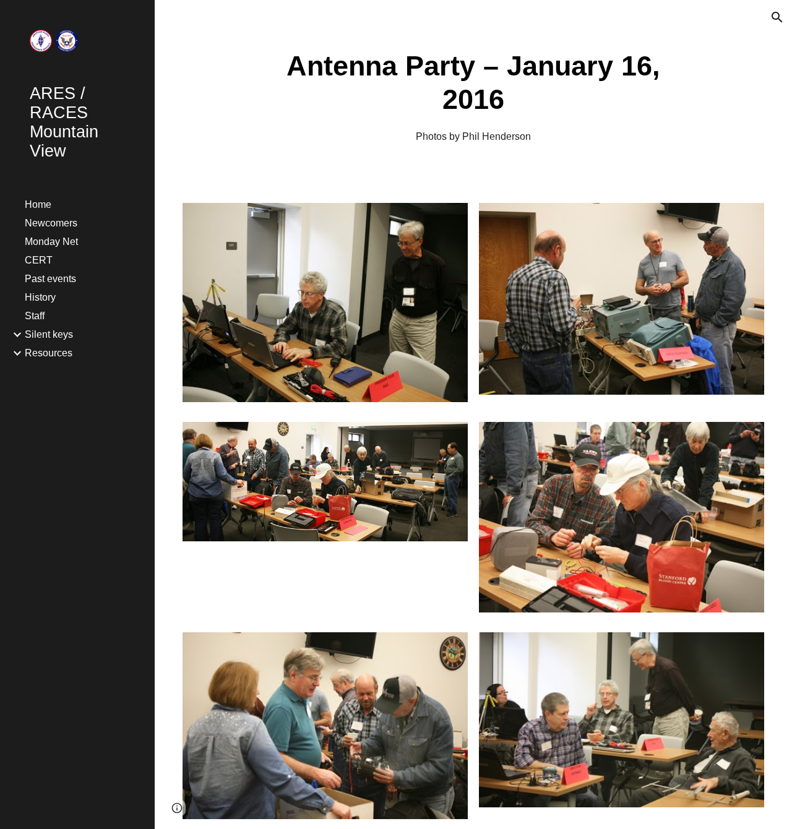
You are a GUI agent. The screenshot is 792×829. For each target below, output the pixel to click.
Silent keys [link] (49, 334)
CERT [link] (39, 260)
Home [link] (38, 204)
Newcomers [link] (51, 223)
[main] (474, 96)
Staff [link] (35, 316)
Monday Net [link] (51, 241)
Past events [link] (50, 278)
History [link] (40, 297)
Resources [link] (48, 353)
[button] (777, 17)
